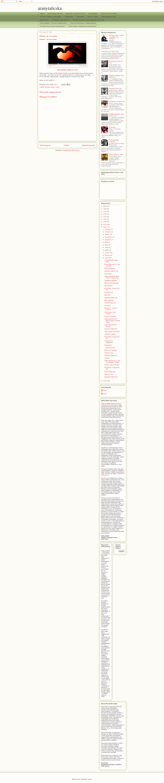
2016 (105, 214)
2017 (105, 211)
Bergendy (47, 87)
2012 (105, 224)
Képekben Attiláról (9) (110, 297)
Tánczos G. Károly (93, 16)
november (108, 232)
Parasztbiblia (80, 16)
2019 (105, 206)
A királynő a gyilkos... (110, 334)
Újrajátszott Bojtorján (110, 280)
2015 (105, 216)
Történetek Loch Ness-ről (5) (110, 51)
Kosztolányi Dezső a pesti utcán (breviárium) (52, 26)
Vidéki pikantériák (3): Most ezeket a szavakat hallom (112, 320)
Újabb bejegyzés (45, 145)
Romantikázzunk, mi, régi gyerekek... (112, 265)
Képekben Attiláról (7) (110, 355)
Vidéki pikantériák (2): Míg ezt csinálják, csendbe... (112, 361)
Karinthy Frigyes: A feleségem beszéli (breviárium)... (82, 26)
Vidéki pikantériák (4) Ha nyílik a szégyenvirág (111, 277)
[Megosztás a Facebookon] (68, 84)
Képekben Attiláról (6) (110, 377)
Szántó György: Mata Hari (55, 13)
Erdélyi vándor (108, 353)
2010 (105, 381)
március (107, 252)
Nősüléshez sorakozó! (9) (116, 101)
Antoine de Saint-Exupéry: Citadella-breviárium (83, 23)
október (107, 234)
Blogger (90, 779)
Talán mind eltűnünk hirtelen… (110, 325)
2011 (104, 227)
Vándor (57, 87)
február (107, 255)
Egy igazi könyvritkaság (111, 283)
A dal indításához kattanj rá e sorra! (67, 70)
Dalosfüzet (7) (108, 292)
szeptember (108, 237)
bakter (105, 390)
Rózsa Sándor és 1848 (116, 154)
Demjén (52, 87)
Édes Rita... (107, 295)
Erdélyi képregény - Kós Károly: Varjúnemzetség (53, 23)
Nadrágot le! (108, 345)
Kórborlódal (107, 273)
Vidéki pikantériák (109, 371)
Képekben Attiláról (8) (110, 329)
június (107, 245)
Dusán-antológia (93, 13)
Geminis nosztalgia (110, 316)
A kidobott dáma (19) (115, 88)
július (106, 242)
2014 (105, 219)
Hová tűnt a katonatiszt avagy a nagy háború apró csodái (88, 20)
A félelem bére (69, 16)
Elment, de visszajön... (111, 350)
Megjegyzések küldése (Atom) (71, 150)
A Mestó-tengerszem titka (109, 16)
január (107, 258)
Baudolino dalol (44, 20)
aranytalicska (50, 8)
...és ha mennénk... (110, 348)
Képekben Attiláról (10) (111, 271)
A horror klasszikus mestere (109, 13)
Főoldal (42, 13)
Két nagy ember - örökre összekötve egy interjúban (116, 37)
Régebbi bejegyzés (88, 145)
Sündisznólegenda (110, 303)
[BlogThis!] (64, 84)
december (108, 229)
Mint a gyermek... (109, 300)
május (107, 247)
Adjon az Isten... (109, 374)
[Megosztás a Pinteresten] (69, 84)
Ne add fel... (108, 305)
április (107, 250)
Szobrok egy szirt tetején (111, 365)
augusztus (108, 239)
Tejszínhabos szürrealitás (112, 331)
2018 (105, 209)
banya (105, 393)
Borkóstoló (112, 127)
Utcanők (106, 358)
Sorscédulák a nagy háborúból (60, 20)
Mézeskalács (108, 285)
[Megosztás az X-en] (66, 84)
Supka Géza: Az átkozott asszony (75, 13)
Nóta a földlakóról (109, 268)
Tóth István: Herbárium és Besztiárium (50, 16)
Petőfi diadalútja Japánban (114, 140)
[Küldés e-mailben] (62, 84)
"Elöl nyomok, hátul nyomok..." (110, 313)
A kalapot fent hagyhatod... (108, 341)
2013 (105, 222)
